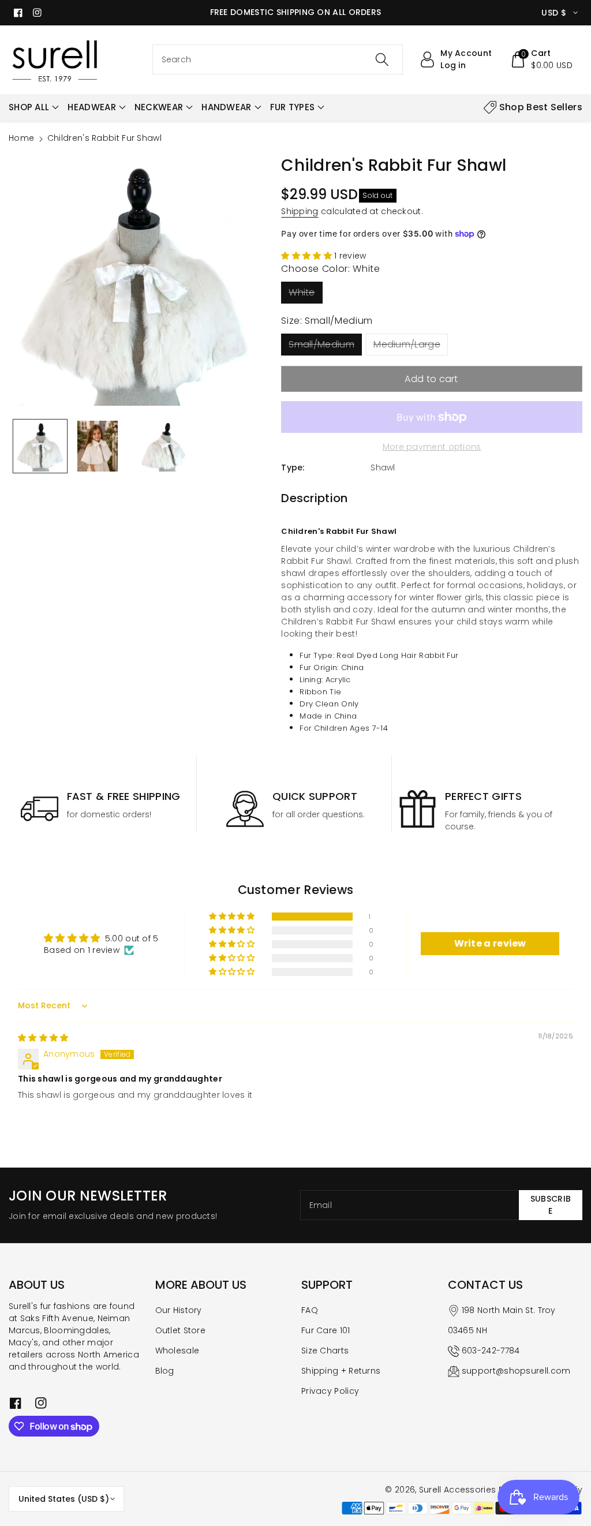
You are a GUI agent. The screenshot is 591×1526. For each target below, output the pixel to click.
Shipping (299, 211)
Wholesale (177, 1350)
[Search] (382, 59)
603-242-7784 (491, 1350)
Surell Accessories (457, 1489)
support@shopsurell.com (516, 1371)
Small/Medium (321, 344)
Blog (164, 1371)
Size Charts (325, 1350)
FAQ (309, 1310)
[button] (541, 59)
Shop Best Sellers (540, 107)
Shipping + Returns (340, 1371)
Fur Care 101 (325, 1330)
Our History (178, 1310)
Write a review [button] (490, 943)
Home (21, 138)
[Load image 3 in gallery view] (164, 446)
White (302, 292)
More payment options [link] (432, 446)
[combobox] (278, 59)
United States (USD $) (63, 1499)
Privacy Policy (330, 1391)
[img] (43, 1037)
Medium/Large (406, 344)
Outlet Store (180, 1330)
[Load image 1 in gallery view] (40, 446)
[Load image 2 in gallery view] (97, 446)
